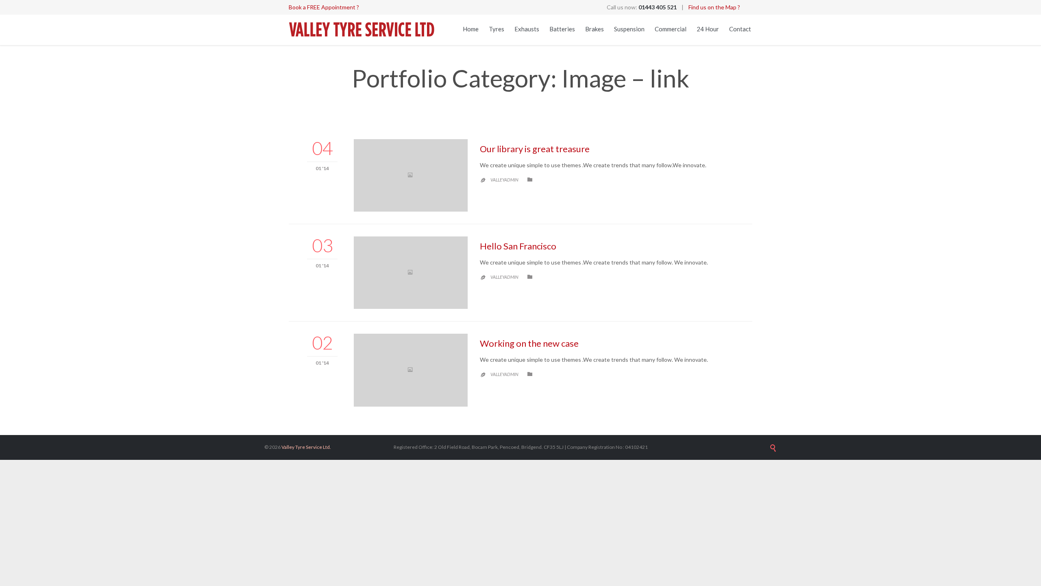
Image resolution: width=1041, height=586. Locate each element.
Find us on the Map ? (714, 7)
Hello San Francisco (518, 246)
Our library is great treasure (535, 148)
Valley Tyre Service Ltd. (306, 447)
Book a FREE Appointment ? (324, 7)
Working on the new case (529, 343)
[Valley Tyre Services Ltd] (362, 30)
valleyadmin (504, 179)
